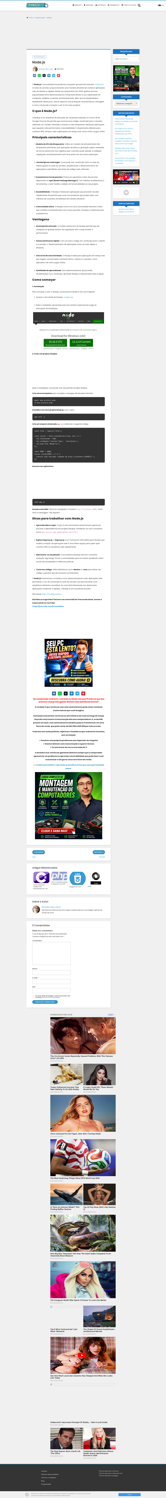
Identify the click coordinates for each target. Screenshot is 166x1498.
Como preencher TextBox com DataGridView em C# (40, 887)
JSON (89, 886)
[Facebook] (34, 75)
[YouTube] (126, 192)
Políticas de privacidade (49, 1474)
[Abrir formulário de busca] (139, 5)
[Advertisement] (83, 34)
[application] (126, 176)
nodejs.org (68, 297)
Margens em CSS (75, 887)
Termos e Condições (48, 1478)
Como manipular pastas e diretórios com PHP (59, 883)
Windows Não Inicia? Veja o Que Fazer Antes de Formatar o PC (126, 151)
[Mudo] (134, 182)
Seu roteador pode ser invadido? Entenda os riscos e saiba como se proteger (126, 141)
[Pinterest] (58, 75)
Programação (40, 18)
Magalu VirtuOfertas (126, 212)
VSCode (102, 857)
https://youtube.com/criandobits (48, 606)
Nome (35, 969)
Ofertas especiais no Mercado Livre (110, 1473)
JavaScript (99, 84)
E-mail (35, 978)
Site (33, 987)
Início (31, 18)
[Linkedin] (48, 75)
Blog (42, 1481)
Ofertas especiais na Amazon (109, 1471)
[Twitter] (44, 75)
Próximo (98, 852)
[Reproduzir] (115, 182)
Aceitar (129, 1494)
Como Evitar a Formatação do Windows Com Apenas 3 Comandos (125, 160)
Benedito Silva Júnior (46, 69)
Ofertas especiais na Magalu (108, 1476)
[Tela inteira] (137, 182)
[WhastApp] (39, 75)
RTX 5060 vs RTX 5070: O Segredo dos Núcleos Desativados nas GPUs (124, 131)
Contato (44, 1471)
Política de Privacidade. (51, 997)
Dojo (34, 857)
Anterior (39, 852)
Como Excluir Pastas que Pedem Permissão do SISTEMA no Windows (126, 121)
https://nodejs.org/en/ (51, 594)
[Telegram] (53, 75)
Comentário (37, 941)
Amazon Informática (126, 209)
